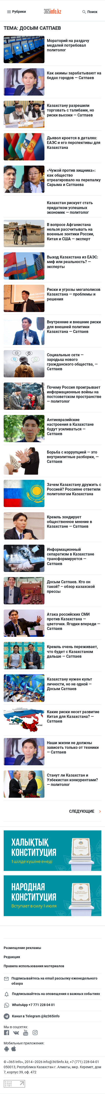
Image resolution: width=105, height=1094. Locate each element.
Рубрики (18, 12)
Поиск (92, 12)
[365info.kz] (52, 12)
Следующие (82, 811)
